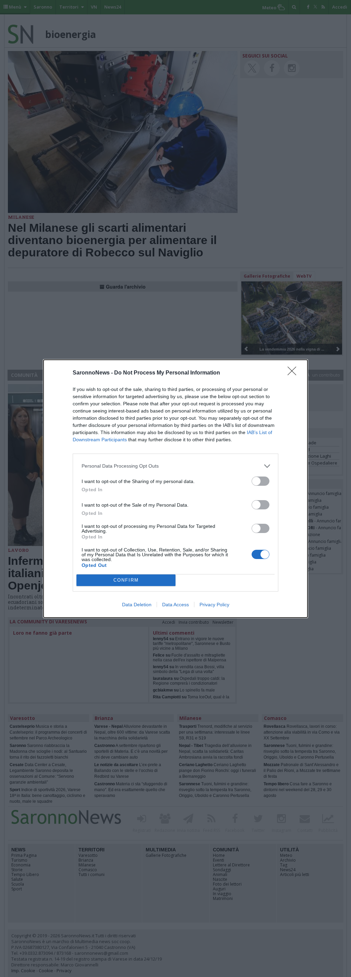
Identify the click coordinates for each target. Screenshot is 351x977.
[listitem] (175, 466)
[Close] (294, 373)
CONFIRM (126, 580)
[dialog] (175, 489)
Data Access (175, 604)
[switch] (260, 481)
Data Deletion (137, 604)
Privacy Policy (214, 604)
